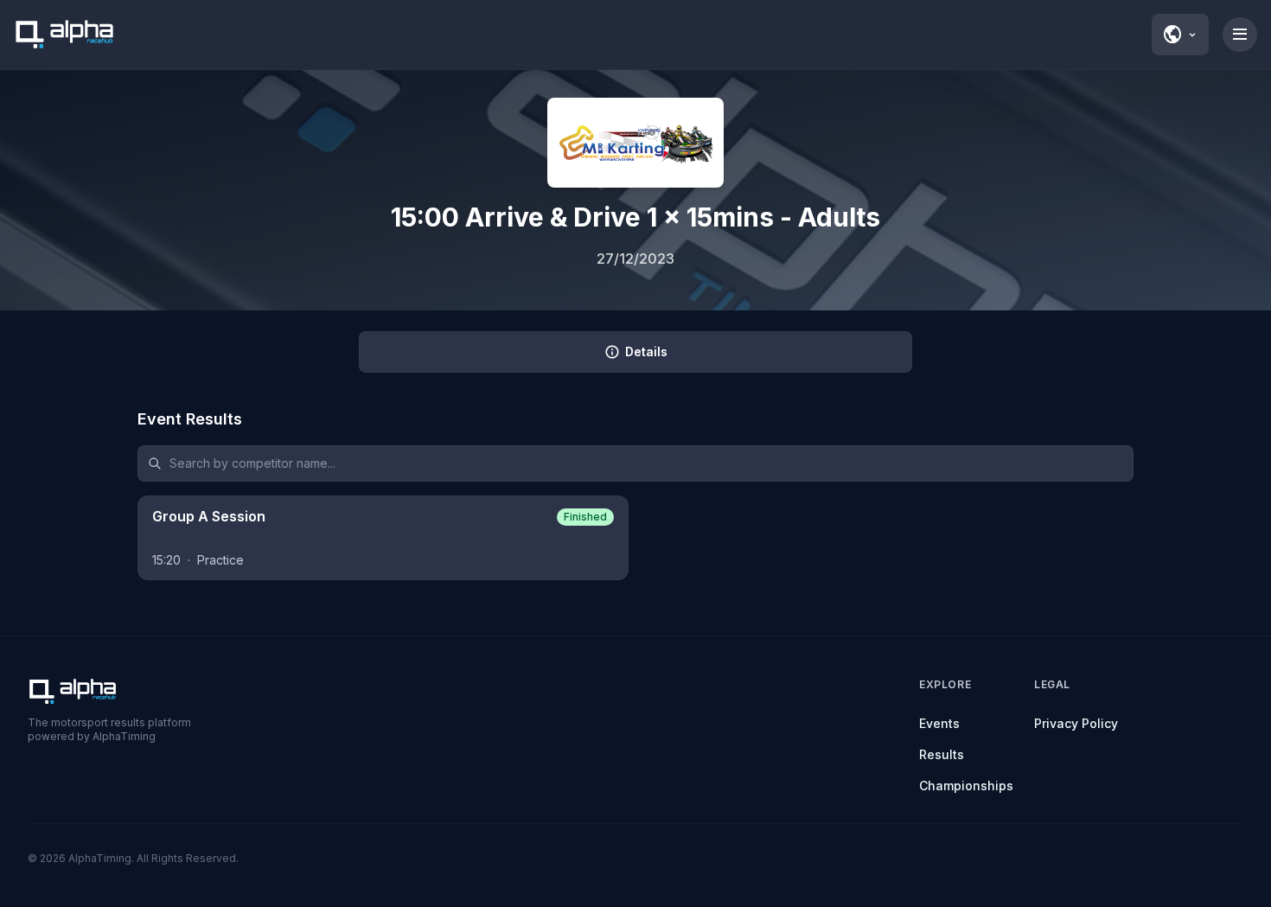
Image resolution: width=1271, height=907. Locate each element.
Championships (966, 785)
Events (939, 723)
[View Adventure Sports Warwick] (635, 143)
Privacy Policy (1076, 723)
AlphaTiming (99, 858)
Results (941, 754)
